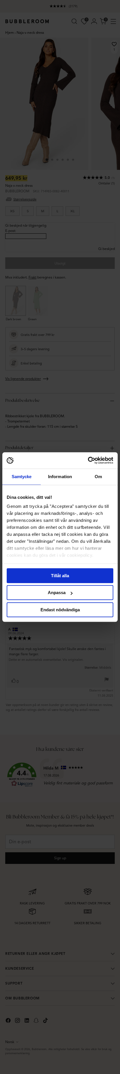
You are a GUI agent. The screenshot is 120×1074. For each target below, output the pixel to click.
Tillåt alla (60, 575)
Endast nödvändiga (60, 609)
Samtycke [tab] (22, 476)
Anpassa (57, 592)
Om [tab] (98, 476)
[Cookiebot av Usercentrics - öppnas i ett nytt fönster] (87, 460)
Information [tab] (60, 476)
